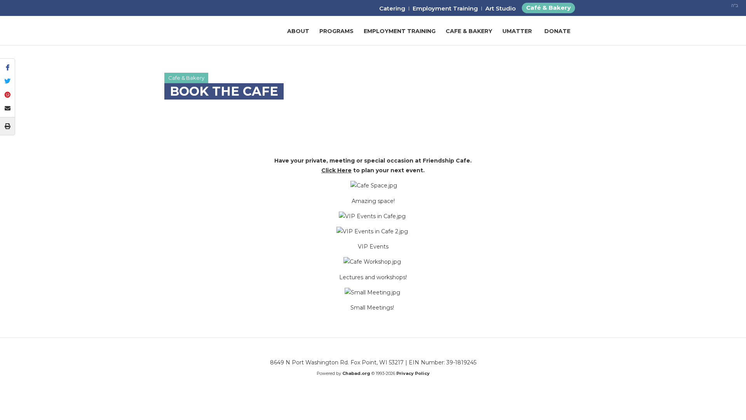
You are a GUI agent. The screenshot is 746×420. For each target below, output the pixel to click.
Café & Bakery (548, 7)
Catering (392, 8)
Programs (336, 31)
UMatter (517, 31)
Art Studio (500, 8)
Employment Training (445, 8)
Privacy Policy (413, 373)
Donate (557, 31)
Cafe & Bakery (469, 31)
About (298, 31)
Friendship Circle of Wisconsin (210, 31)
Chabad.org (356, 373)
